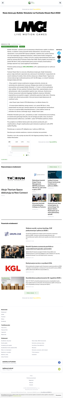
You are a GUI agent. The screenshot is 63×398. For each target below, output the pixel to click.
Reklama (31, 382)
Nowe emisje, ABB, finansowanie (39, 340)
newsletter (34, 354)
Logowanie (3, 332)
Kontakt (31, 384)
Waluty (2, 319)
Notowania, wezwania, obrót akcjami (40, 350)
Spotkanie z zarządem (6, 352)
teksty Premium (4, 356)
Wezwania (34, 347)
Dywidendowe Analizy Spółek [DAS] (9, 347)
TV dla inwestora (35, 352)
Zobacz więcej (53, 166)
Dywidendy (3, 321)
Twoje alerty (4, 327)
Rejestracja (3, 334)
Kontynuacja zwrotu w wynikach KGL (39, 263)
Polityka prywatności (31, 378)
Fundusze (3, 316)
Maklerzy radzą (4, 354)
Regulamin (31, 380)
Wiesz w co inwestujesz (6, 350)
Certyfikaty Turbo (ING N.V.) (38, 345)
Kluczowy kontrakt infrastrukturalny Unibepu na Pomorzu (39, 205)
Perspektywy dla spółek (6, 345)
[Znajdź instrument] (60, 2)
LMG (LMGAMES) (28, 66)
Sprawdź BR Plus (37, 9)
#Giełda (22, 46)
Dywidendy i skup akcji (6, 340)
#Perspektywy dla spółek (9, 46)
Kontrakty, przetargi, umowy (38, 343)
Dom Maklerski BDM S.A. (46, 392)
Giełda (2, 314)
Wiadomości (3, 312)
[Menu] (2, 2)
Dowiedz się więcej (17, 395)
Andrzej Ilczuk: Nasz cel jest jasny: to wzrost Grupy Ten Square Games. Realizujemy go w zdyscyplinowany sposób (54, 208)
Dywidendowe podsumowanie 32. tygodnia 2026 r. (44, 278)
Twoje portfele (4, 329)
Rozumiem (58, 395)
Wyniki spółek (4, 343)
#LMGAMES (4, 159)
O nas (31, 375)
